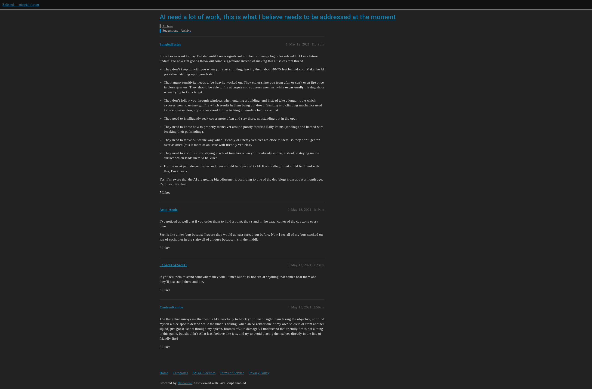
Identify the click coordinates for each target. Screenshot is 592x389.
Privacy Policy (259, 373)
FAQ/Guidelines (204, 373)
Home (164, 373)
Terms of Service (232, 373)
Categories (180, 373)
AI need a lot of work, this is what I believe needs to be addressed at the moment (278, 17)
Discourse (185, 383)
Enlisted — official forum (20, 4)
